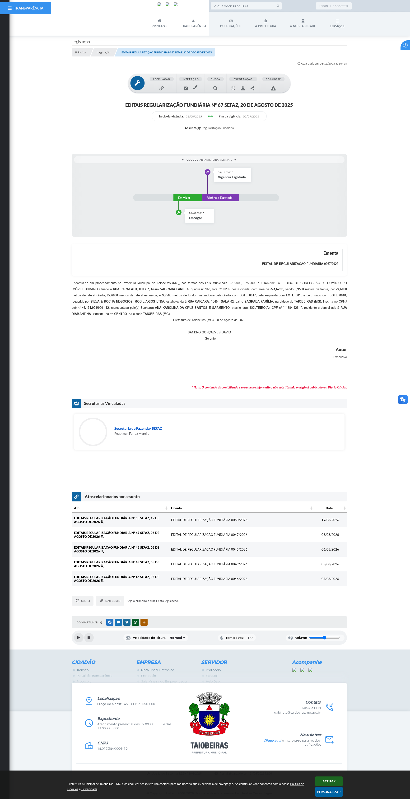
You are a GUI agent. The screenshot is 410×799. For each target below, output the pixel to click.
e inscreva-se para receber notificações (292, 742)
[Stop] (89, 637)
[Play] (79, 637)
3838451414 (311, 708)
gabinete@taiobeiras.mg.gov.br (297, 712)
